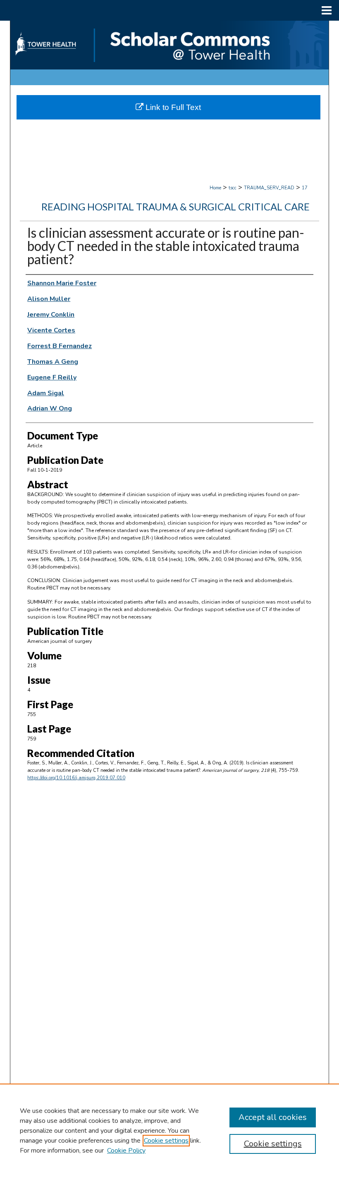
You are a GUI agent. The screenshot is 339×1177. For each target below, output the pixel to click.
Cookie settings (166, 1140)
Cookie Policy (126, 1150)
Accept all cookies (273, 1117)
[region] (169, 1130)
